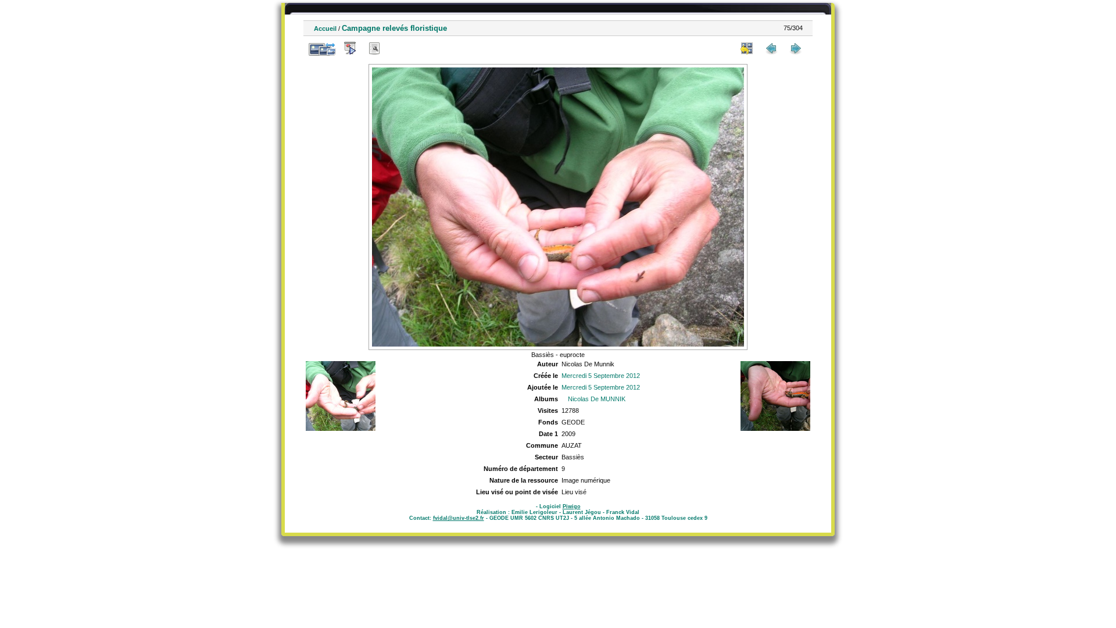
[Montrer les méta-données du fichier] (374, 48)
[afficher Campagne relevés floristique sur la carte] (399, 48)
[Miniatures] (747, 48)
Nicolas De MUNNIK (596, 398)
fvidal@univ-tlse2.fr (458, 518)
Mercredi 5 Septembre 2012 (600, 375)
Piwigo (572, 506)
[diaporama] (350, 48)
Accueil (325, 28)
